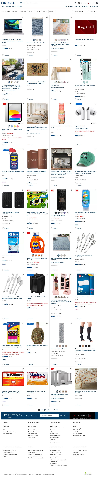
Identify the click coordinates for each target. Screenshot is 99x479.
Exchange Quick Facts (55, 452)
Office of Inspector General (80, 450)
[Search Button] (75, 3)
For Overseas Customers (56, 441)
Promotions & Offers (8, 452)
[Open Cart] (97, 3)
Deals (2, 6)
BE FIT (74, 426)
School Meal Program (78, 429)
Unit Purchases (69, 6)
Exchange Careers (32, 452)
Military (19, 6)
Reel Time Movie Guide (34, 431)
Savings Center (6, 428)
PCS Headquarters (77, 433)
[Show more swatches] (67, 40)
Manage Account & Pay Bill (9, 450)
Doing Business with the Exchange (58, 465)
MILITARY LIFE (77, 422)
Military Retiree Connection (35, 454)
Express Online (32, 426)
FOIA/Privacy (53, 463)
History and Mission (55, 450)
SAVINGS (5, 422)
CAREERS (30, 447)
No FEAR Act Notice (78, 456)
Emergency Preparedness (79, 435)
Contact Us (53, 429)
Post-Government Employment (35, 450)
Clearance (8, 6)
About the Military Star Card (10, 454)
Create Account (54, 426)
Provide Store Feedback (34, 428)
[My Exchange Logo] (10, 3)
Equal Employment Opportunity (36, 458)
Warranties (52, 439)
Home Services (32, 437)
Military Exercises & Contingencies (58, 459)
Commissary (76, 452)
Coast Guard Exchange (78, 454)
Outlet (14, 6)
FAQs (51, 431)
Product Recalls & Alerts (56, 443)
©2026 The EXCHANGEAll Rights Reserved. (15, 474)
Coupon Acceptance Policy (9, 431)
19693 (55, 409)
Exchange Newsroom (55, 456)
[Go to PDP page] (13, 27)
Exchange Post (53, 458)
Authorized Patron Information (57, 428)
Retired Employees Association (35, 456)
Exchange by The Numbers (56, 454)
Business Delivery (32, 429)
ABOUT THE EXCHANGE (56, 447)
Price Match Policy (7, 433)
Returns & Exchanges (55, 435)
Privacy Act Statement (48, 474)
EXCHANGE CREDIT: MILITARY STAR (12, 447)
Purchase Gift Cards (33, 435)
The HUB (75, 431)
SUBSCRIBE (62, 415)
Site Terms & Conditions (35, 474)
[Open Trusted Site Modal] (88, 473)
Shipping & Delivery (54, 437)
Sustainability (53, 461)
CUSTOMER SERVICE (55, 422)
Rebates (5, 429)
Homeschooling (77, 428)
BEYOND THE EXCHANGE (80, 447)
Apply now (5, 456)
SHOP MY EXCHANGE (34, 422)
